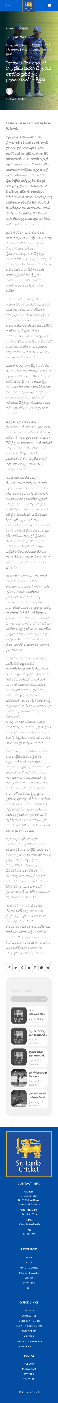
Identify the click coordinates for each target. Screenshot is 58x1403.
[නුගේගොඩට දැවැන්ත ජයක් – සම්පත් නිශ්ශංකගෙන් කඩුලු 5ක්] (19, 1057)
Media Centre (31, 49)
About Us (29, 1310)
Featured (13, 49)
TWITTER (29, 1374)
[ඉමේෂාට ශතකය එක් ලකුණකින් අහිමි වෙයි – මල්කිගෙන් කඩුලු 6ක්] (19, 1098)
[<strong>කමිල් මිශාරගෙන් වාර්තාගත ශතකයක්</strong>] (19, 1078)
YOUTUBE (29, 1379)
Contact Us (29, 1315)
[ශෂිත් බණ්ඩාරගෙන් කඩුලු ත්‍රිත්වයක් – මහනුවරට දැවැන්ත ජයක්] (19, 1015)
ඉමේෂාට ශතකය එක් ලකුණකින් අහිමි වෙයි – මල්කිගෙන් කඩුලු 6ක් (38, 1095)
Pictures (29, 1283)
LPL (29, 1288)
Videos (29, 1278)
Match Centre (29, 1267)
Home (29, 1257)
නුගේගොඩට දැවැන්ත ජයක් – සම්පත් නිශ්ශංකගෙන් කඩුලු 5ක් (37, 1053)
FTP (29, 1293)
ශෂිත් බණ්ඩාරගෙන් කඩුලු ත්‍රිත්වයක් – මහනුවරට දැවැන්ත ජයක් (38, 1012)
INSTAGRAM (29, 1369)
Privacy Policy (29, 1346)
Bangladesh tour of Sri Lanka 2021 (29, 45)
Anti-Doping (29, 1331)
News (29, 1262)
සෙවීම (42, 999)
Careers (29, 1336)
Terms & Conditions (29, 1341)
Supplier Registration (29, 1326)
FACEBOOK (29, 1363)
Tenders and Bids (29, 1321)
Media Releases (29, 1272)
